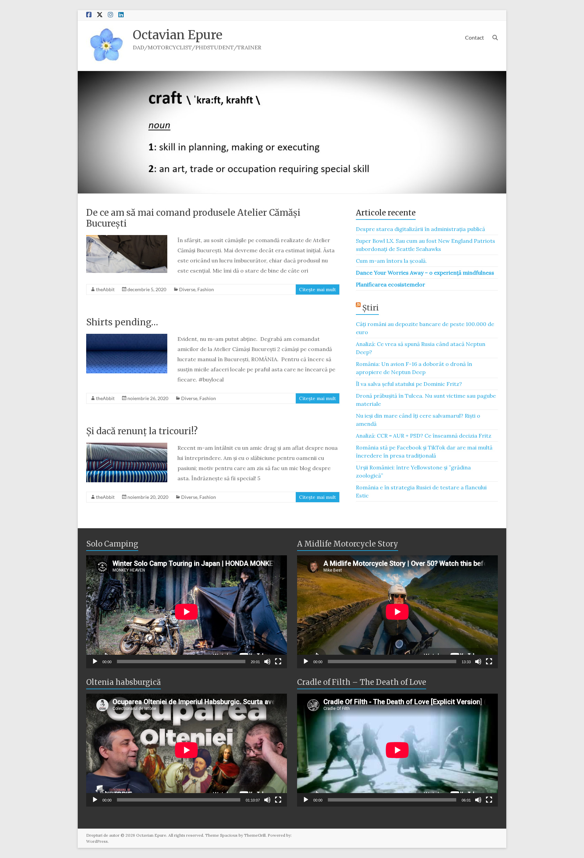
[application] (186, 611)
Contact (474, 37)
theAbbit (105, 289)
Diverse (187, 289)
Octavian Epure (177, 35)
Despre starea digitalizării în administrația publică (420, 229)
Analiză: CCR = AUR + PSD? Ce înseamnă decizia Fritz (423, 435)
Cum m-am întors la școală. (391, 260)
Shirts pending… (122, 322)
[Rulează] (95, 661)
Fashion (205, 289)
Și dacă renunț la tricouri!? (142, 431)
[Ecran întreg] (278, 661)
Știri (370, 307)
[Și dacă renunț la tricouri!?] (126, 446)
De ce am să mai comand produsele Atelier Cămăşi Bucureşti (193, 218)
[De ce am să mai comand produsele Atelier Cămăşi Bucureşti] (126, 238)
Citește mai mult (317, 289)
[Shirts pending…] (126, 337)
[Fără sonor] (267, 661)
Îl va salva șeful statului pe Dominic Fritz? (409, 383)
